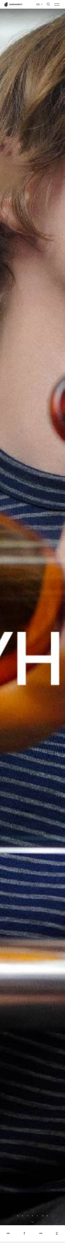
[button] (4, 612)
